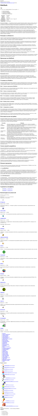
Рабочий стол (4, 343)
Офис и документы (5, 355)
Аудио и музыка (5, 353)
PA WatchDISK (3, 318)
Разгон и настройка (5, 344)
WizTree (1, 245)
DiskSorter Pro (2, 282)
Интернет (4, 333)
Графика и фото (5, 351)
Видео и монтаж (5, 352)
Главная (1, 2)
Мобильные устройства (6, 359)
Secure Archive (2, 210)
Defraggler (2, 273)
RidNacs (1, 263)
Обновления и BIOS (5, 341)
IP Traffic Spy (2, 202)
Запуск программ (5, 340)
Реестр (3, 346)
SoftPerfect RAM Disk (4, 237)
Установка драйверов (6, 348)
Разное (3, 361)
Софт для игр (4, 358)
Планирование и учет (6, 357)
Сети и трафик (4, 356)
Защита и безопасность (6, 334)
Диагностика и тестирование (7, 338)
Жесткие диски (11, 2)
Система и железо (6, 2)
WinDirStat (2, 292)
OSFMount (2, 228)
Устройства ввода (5, 349)
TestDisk (1, 328)
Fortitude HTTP (3, 218)
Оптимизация (4, 342)
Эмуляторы (4, 350)
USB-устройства (5, 336)
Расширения (4, 345)
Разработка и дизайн (5, 360)
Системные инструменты (6, 347)
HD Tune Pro (2, 309)
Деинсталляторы (5, 337)
